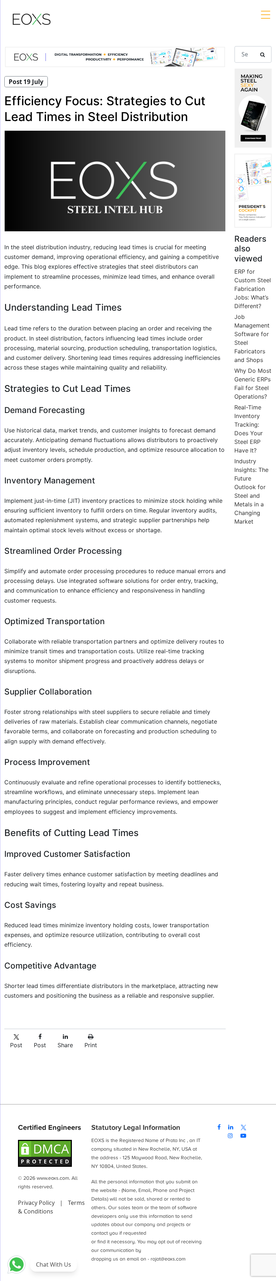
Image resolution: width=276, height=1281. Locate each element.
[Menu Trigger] (265, 14)
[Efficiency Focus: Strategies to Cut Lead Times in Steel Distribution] (115, 181)
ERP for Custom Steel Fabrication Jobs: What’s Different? (252, 289)
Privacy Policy (37, 1203)
